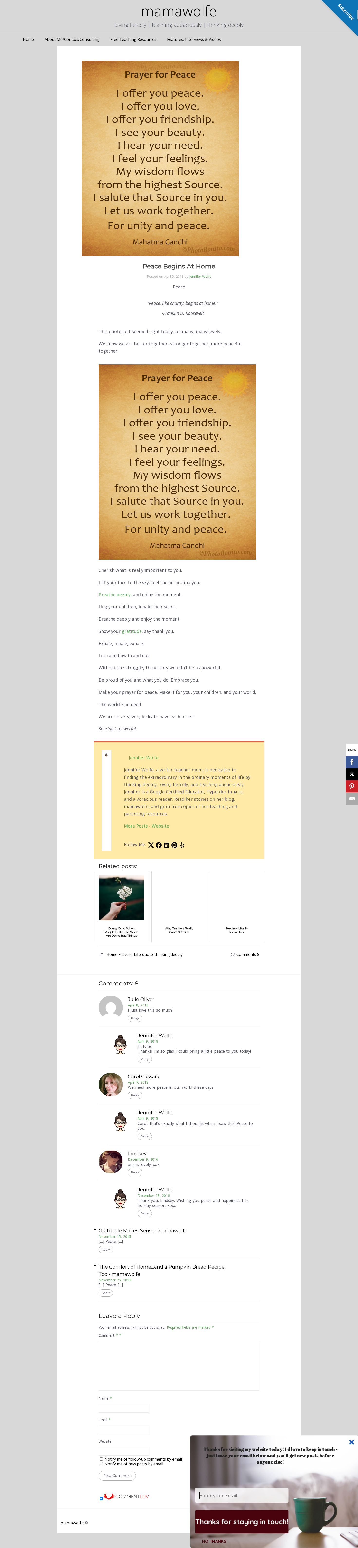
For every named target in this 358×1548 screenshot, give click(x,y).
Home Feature (119, 954)
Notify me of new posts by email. (134, 1463)
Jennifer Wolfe (200, 276)
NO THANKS (214, 1541)
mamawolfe (72, 1523)
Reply (135, 1018)
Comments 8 (247, 954)
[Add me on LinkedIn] (167, 846)
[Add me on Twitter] (151, 846)
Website (160, 826)
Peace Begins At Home (179, 266)
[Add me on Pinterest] (174, 846)
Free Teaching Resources (133, 39)
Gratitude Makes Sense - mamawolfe (143, 1231)
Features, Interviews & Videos (194, 39)
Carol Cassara (143, 1076)
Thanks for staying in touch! (241, 1521)
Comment (108, 1335)
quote (147, 954)
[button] (270, 1455)
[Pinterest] (352, 786)
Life (137, 954)
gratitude (132, 631)
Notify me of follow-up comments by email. (143, 1459)
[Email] (352, 798)
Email (105, 1419)
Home (28, 39)
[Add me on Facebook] (159, 846)
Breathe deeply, (115, 594)
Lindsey (137, 1154)
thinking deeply (168, 954)
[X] (352, 774)
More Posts (136, 826)
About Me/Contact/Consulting (72, 39)
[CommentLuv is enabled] (126, 1498)
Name (105, 1398)
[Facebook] (352, 762)
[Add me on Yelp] (182, 846)
